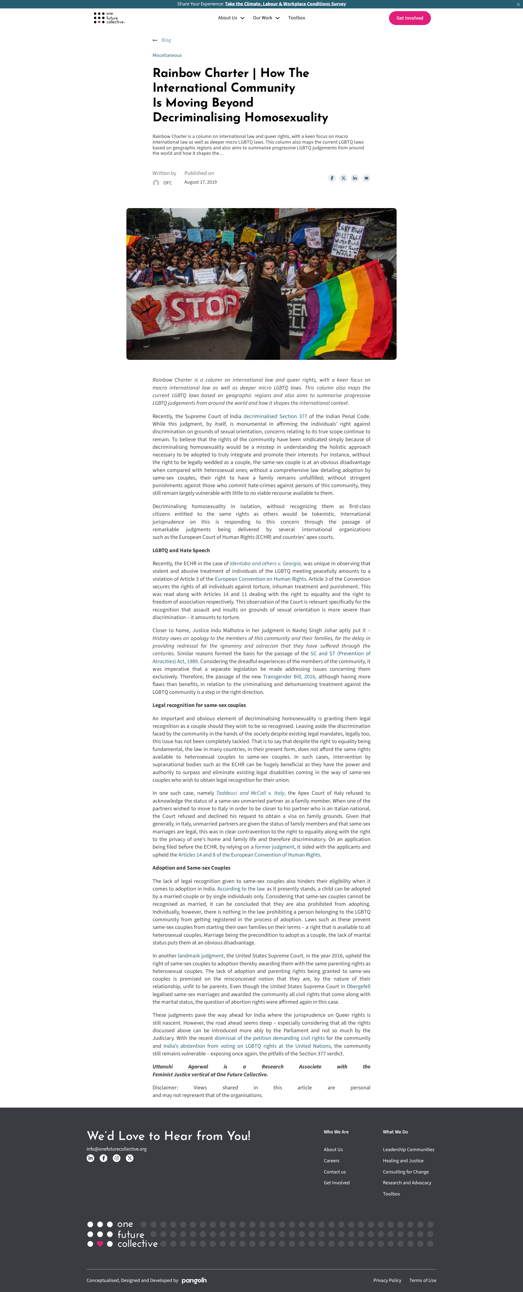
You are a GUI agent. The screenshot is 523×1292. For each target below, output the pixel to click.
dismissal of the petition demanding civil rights (270, 1038)
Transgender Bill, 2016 (289, 677)
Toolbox (296, 18)
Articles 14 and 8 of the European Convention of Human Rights (249, 855)
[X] (343, 178)
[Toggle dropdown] (242, 18)
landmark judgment (201, 956)
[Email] (366, 178)
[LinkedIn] (355, 178)
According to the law (241, 889)
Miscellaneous (167, 55)
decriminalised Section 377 (275, 416)
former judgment (274, 847)
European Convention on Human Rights (260, 579)
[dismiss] (518, 4)
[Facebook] (332, 178)
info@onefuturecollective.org (117, 1149)
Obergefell (358, 986)
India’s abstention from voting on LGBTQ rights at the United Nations (247, 1046)
